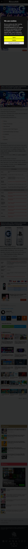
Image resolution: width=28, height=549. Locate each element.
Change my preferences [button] (14, 43)
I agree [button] (14, 37)
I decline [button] (14, 40)
